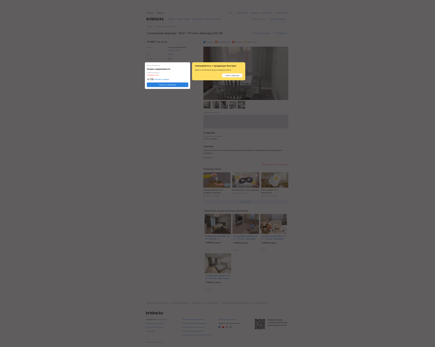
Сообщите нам (152, 75)
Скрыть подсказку (232, 75)
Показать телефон (162, 79)
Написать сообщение (167, 85)
